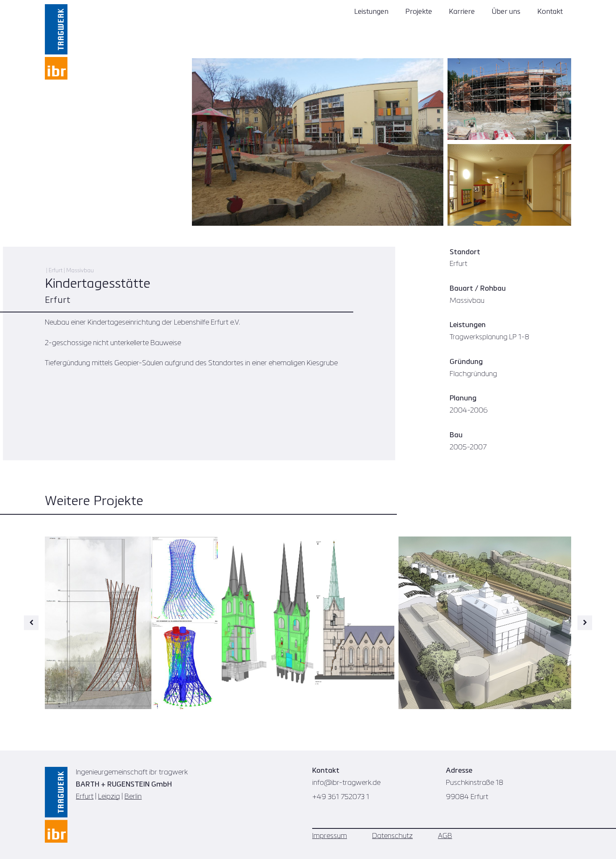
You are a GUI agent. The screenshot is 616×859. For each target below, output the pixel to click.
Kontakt (550, 11)
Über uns (506, 11)
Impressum (329, 836)
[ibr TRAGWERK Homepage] (56, 42)
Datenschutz (392, 836)
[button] (31, 622)
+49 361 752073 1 (340, 797)
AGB (445, 836)
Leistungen (371, 11)
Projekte (418, 11)
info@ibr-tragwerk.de (346, 783)
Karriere (462, 11)
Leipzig (109, 796)
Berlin (133, 796)
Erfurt (84, 796)
